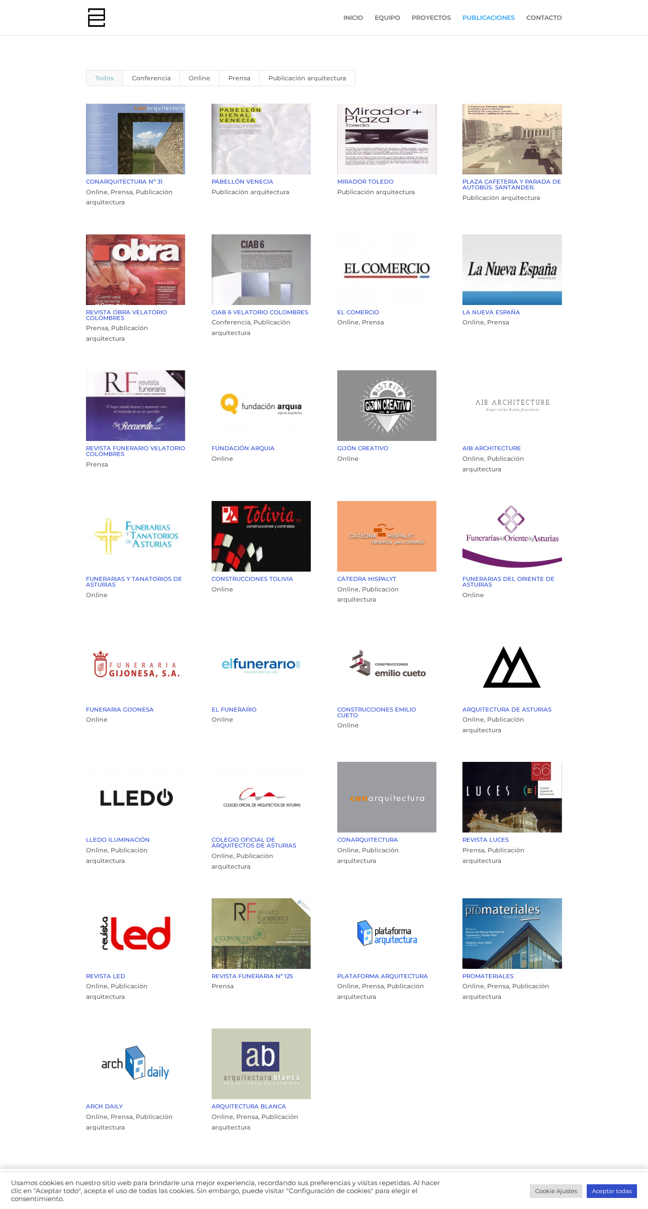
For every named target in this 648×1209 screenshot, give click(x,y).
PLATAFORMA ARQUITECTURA (382, 975)
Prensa (239, 78)
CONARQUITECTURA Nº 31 (124, 181)
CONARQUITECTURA (367, 839)
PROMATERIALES (488, 975)
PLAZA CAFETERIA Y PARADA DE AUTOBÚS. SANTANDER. (511, 184)
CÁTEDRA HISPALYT (366, 578)
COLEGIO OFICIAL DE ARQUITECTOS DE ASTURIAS (254, 842)
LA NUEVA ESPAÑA (491, 312)
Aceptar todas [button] (612, 1190)
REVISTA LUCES (485, 839)
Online (199, 78)
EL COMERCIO (358, 312)
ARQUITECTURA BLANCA (249, 1106)
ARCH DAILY (104, 1106)
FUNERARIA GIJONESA (120, 709)
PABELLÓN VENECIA (242, 181)
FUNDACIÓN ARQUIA (243, 448)
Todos (104, 78)
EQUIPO (387, 18)
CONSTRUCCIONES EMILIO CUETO (376, 712)
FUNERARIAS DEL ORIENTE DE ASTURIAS (508, 581)
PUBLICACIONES (488, 18)
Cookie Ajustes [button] (556, 1190)
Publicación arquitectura (307, 78)
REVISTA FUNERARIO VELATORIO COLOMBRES (135, 450)
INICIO (353, 18)
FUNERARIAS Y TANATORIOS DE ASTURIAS (134, 581)
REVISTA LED (105, 975)
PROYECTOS (431, 18)
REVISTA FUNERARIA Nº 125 (252, 975)
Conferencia (151, 78)
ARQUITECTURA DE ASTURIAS (506, 709)
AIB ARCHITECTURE (491, 448)
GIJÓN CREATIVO (362, 448)
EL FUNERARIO (234, 709)
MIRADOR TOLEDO (365, 181)
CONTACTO (544, 18)
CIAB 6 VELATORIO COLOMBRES (260, 312)
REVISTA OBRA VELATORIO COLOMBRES (126, 315)
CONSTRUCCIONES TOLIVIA (252, 578)
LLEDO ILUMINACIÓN (118, 839)
